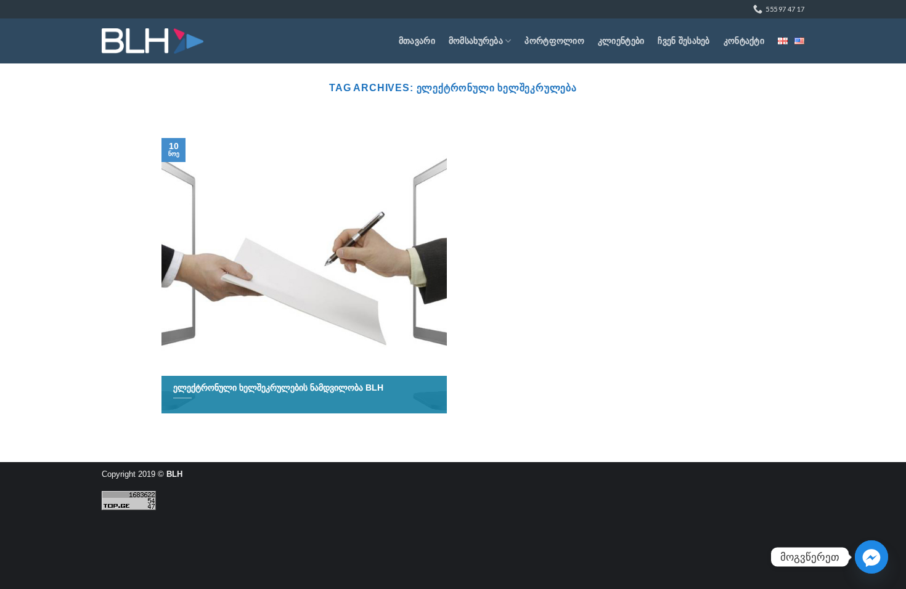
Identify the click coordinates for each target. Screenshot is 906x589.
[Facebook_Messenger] (871, 557)
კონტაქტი (744, 41)
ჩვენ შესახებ (683, 41)
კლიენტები (621, 41)
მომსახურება (476, 41)
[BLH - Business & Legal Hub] (152, 41)
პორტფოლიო (554, 41)
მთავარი (417, 41)
